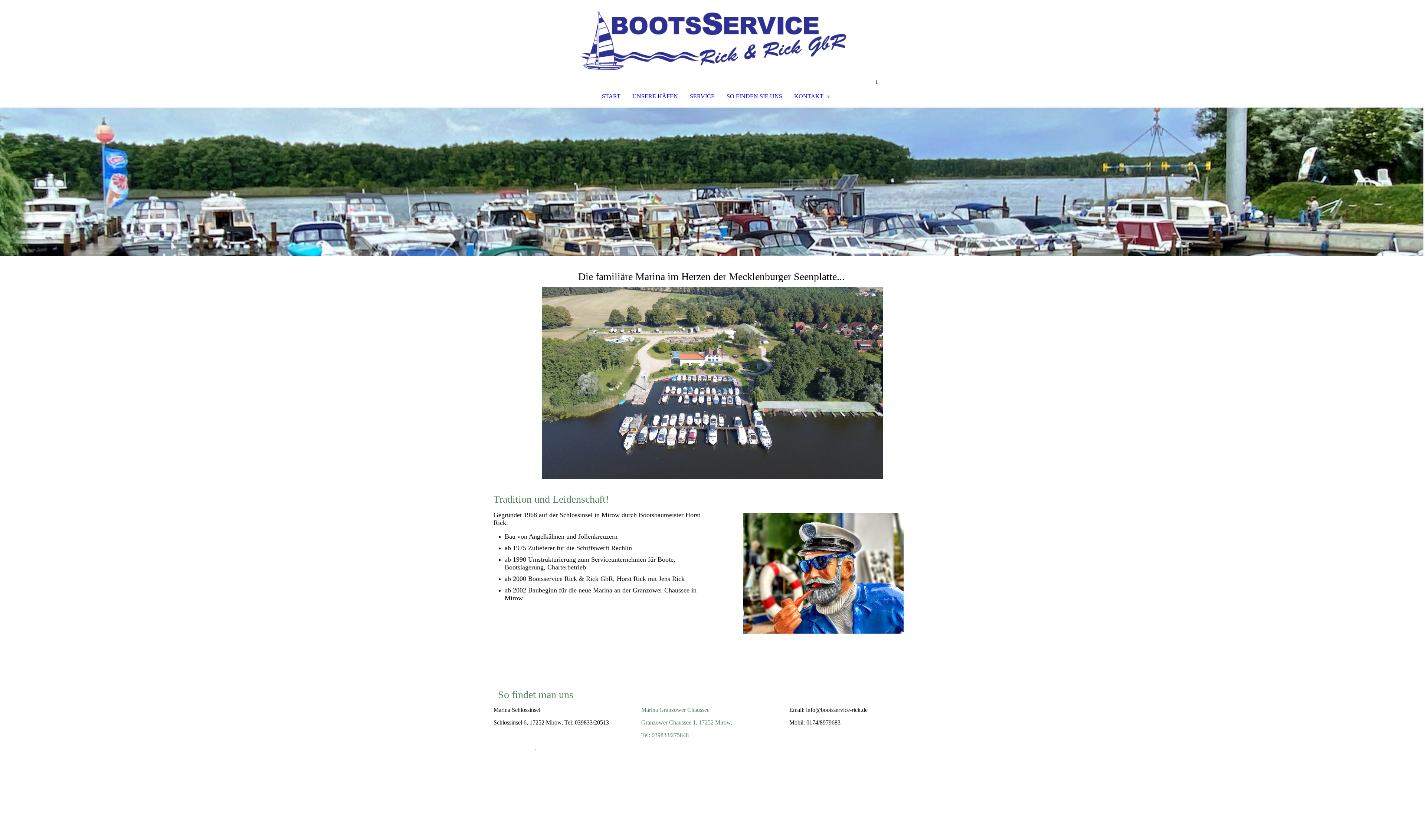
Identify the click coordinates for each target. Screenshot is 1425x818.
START (611, 96)
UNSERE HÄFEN (655, 96)
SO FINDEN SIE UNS (754, 96)
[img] (712, 39)
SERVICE (702, 96)
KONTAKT (808, 96)
